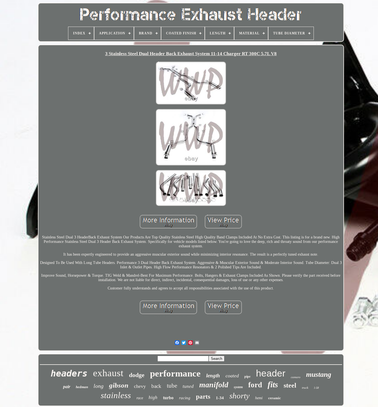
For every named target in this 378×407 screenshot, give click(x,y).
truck (305, 387)
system (238, 387)
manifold (213, 384)
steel (290, 385)
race (139, 398)
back (156, 386)
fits (273, 384)
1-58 (316, 387)
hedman (82, 387)
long (98, 386)
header (270, 373)
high (153, 397)
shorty (239, 395)
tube (172, 385)
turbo (168, 397)
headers (69, 373)
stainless (116, 395)
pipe (247, 376)
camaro (296, 377)
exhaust (108, 373)
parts (203, 396)
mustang (318, 374)
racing (184, 398)
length (213, 375)
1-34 (220, 398)
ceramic (274, 398)
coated (232, 375)
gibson (118, 385)
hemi (259, 398)
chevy (140, 386)
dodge (136, 375)
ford (255, 385)
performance (175, 373)
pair (66, 386)
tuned (188, 386)
